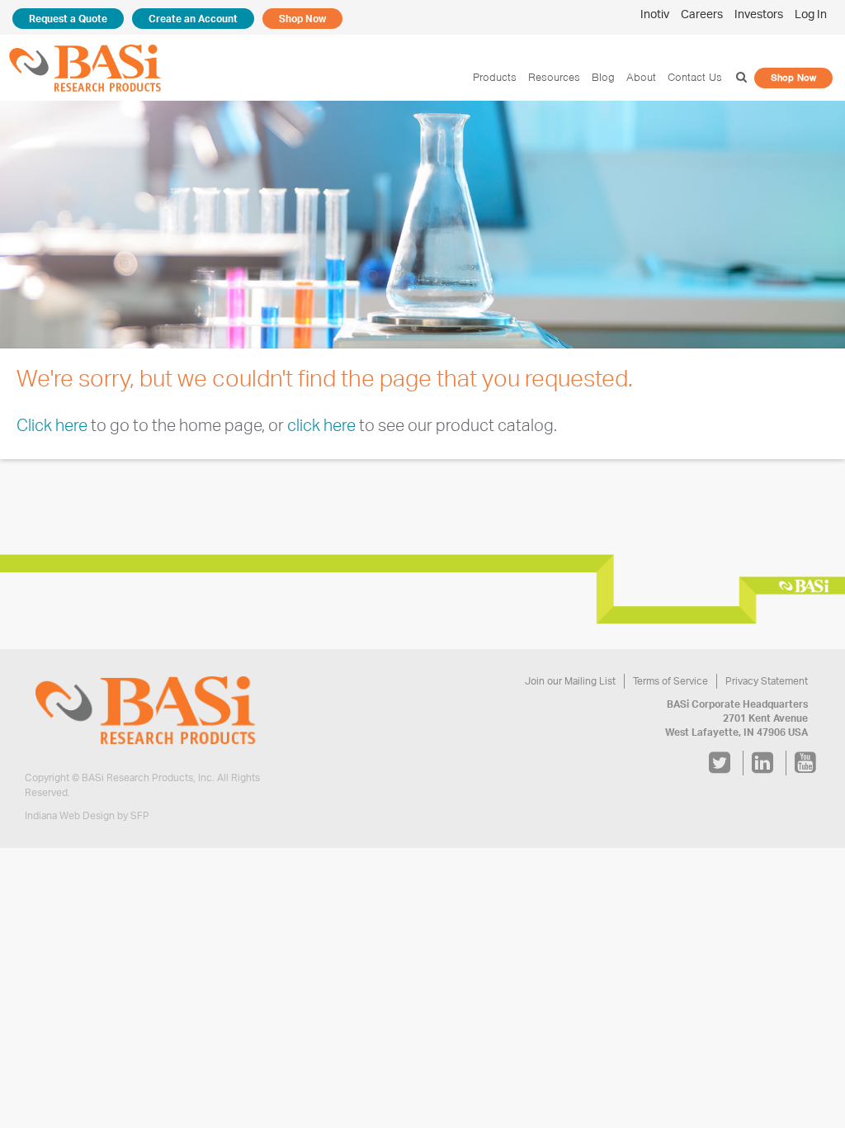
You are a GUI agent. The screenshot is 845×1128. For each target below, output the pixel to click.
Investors (758, 14)
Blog (603, 77)
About (641, 77)
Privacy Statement (766, 681)
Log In (811, 14)
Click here (52, 425)
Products (495, 77)
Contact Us (695, 77)
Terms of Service (670, 681)
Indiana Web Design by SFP (87, 815)
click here (321, 425)
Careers (702, 14)
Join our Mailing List (570, 681)
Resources (554, 77)
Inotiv (654, 14)
